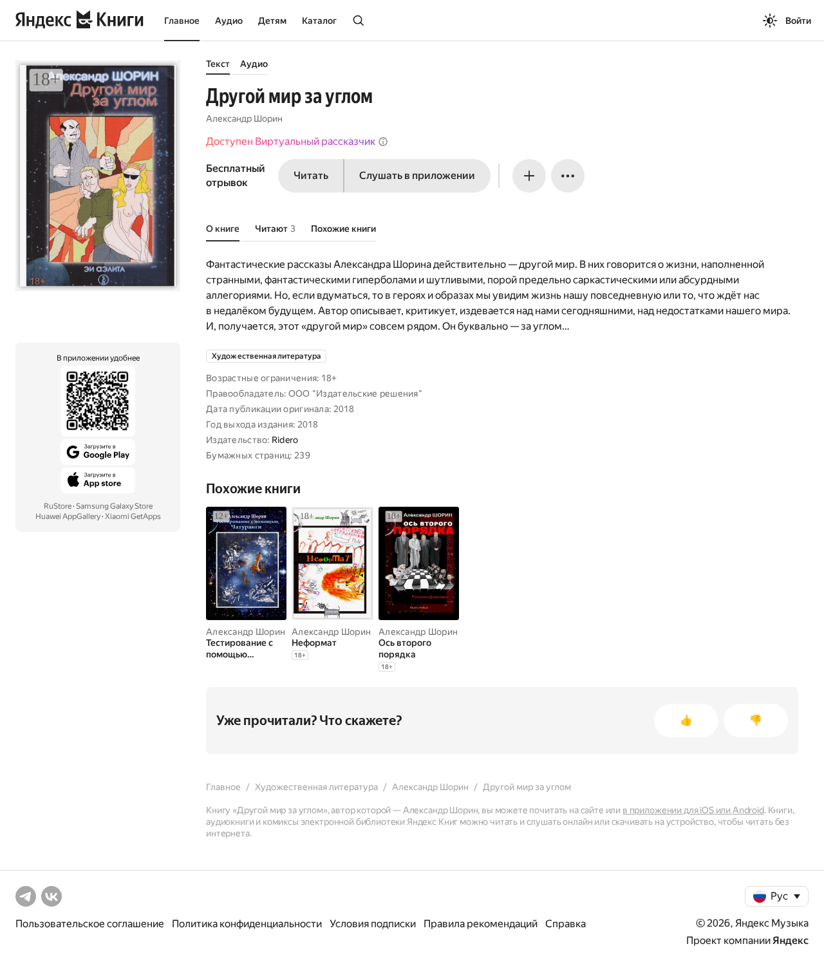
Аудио (229, 20)
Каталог (319, 20)
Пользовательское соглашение (89, 924)
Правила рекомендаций (481, 924)
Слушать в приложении (417, 175)
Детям (272, 20)
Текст (218, 64)
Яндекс (790, 940)
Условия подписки (373, 924)
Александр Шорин (244, 118)
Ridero (285, 440)
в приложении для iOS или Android (693, 810)
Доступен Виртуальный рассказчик (290, 141)
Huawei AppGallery (67, 516)
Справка (565, 924)
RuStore (57, 506)
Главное (182, 20)
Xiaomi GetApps (133, 516)
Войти (798, 20)
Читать (311, 175)
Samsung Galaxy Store (114, 506)
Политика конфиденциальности (247, 924)
